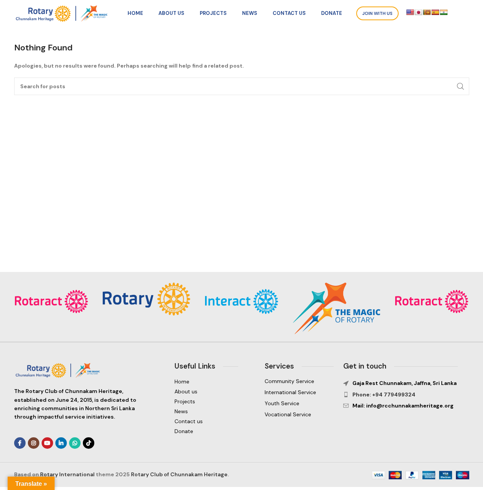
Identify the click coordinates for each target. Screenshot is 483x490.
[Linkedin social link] (61, 443)
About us (185, 391)
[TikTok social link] (88, 443)
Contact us (188, 421)
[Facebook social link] (20, 443)
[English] (410, 12)
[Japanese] (418, 12)
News (181, 411)
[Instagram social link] (33, 443)
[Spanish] (435, 12)
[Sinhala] (427, 12)
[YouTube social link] (47, 443)
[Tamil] (443, 12)
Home (181, 381)
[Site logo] (63, 13)
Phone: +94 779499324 (383, 394)
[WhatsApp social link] (75, 443)
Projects (184, 401)
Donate (183, 431)
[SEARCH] (460, 86)
